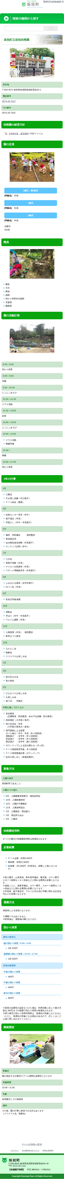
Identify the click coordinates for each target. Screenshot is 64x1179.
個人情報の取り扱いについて (30, 1150)
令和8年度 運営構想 (19, 133)
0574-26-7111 (19, 1166)
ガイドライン (15, 1150)
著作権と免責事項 (48, 1150)
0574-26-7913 (8, 101)
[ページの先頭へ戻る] (32, 1144)
